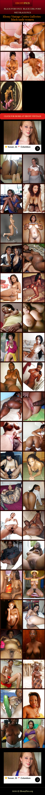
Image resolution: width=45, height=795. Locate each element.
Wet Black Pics (22, 12)
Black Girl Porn (32, 9)
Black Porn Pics (13, 9)
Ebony (22, 3)
